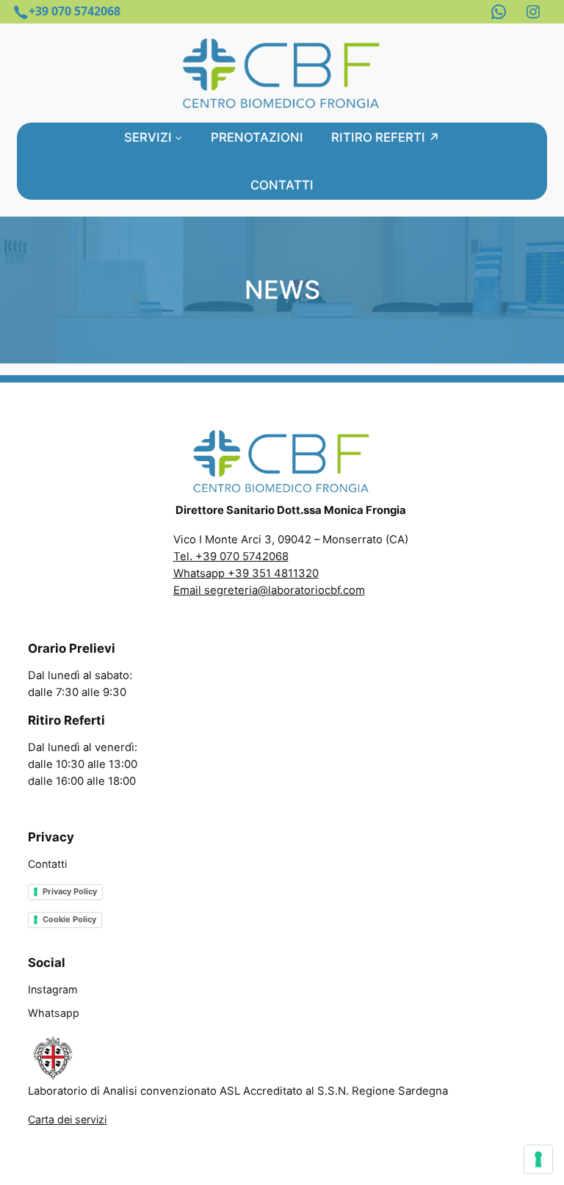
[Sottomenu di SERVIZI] (178, 137)
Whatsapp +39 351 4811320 (246, 573)
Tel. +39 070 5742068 (231, 556)
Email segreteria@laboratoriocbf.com (269, 590)
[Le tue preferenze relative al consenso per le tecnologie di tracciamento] (538, 1159)
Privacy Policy (70, 891)
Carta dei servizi (67, 1119)
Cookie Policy (69, 919)
